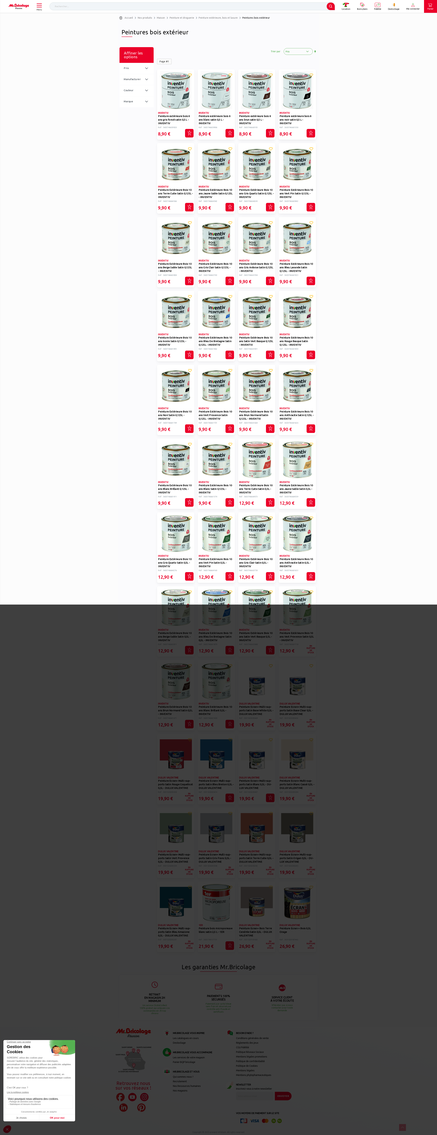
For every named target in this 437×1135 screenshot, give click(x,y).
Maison (161, 17)
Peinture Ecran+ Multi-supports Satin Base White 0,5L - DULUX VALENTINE (256, 710)
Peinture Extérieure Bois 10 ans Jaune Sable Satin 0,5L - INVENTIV (296, 489)
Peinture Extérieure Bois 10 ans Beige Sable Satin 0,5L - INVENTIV (174, 637)
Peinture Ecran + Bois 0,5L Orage (295, 930)
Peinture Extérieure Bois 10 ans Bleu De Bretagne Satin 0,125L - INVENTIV (215, 341)
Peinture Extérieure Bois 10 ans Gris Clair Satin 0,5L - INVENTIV (255, 563)
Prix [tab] (126, 68)
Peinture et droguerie (182, 17)
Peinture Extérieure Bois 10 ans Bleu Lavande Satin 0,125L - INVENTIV (296, 267)
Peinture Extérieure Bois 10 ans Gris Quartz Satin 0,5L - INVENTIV (174, 563)
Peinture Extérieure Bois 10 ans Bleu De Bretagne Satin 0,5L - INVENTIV (215, 637)
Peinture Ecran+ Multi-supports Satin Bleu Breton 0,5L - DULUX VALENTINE (216, 784)
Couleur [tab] (128, 90)
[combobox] (192, 6)
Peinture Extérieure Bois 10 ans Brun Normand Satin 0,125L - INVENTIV (255, 415)
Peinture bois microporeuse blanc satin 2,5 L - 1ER (215, 930)
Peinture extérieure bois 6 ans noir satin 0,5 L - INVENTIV (295, 120)
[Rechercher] (331, 6)
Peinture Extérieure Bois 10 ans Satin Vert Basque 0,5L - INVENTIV (255, 637)
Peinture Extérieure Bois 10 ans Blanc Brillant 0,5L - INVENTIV (215, 710)
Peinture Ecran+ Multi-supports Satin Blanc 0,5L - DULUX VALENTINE (255, 784)
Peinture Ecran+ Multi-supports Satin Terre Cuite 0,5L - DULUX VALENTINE (256, 858)
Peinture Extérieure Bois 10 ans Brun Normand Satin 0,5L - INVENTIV (175, 710)
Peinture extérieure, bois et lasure (218, 17)
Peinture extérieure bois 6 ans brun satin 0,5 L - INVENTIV (255, 120)
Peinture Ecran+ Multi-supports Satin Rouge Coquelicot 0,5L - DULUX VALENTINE (175, 784)
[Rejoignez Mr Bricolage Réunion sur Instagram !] (144, 1097)
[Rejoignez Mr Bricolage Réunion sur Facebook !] (120, 1097)
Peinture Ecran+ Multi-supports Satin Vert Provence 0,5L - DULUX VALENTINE (174, 858)
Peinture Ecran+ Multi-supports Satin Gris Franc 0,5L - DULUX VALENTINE (215, 858)
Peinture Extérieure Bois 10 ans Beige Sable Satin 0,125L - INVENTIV (175, 267)
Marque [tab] (128, 101)
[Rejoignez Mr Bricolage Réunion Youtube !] (132, 1097)
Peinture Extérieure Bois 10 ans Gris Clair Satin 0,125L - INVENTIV (215, 267)
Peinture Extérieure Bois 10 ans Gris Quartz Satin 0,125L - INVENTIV (256, 193)
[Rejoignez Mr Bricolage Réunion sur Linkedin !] (123, 1107)
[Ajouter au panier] (189, 133)
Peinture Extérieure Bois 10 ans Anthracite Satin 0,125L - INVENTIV (297, 415)
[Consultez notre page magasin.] (133, 1059)
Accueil (129, 17)
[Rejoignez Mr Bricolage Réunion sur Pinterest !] (141, 1107)
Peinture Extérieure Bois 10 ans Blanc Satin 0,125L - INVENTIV (215, 489)
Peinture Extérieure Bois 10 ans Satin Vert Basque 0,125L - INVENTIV (256, 341)
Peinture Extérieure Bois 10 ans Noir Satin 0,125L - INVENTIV (174, 415)
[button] (189, 75)
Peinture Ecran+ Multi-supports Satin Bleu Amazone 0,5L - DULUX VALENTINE (174, 932)
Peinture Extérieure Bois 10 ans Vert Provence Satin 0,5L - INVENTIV (297, 637)
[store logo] (19, 6)
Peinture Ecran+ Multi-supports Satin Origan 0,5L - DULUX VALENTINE (297, 858)
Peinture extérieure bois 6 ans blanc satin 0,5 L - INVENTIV (214, 120)
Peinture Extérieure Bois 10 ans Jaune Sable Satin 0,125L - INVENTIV (216, 193)
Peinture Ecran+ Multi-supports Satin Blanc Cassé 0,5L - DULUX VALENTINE (297, 784)
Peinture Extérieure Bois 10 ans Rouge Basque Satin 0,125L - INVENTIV (296, 341)
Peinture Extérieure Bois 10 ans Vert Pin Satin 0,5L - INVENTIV (215, 563)
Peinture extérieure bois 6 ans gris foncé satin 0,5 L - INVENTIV (174, 120)
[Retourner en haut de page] (402, 1127)
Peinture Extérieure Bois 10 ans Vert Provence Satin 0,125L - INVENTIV (215, 415)
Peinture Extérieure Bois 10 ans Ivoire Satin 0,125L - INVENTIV (174, 341)
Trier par (275, 51)
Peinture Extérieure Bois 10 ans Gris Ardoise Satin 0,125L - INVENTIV (256, 267)
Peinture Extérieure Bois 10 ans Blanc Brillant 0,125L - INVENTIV (174, 489)
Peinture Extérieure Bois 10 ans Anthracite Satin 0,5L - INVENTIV (296, 563)
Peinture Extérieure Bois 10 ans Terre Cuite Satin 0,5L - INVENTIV (255, 489)
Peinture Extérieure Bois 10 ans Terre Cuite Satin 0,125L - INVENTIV (175, 193)
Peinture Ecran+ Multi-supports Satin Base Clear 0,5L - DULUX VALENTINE (296, 710)
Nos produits (145, 17)
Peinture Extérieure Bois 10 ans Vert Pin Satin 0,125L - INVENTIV (296, 193)
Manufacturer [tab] (132, 79)
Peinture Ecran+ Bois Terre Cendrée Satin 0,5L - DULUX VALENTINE (255, 932)
